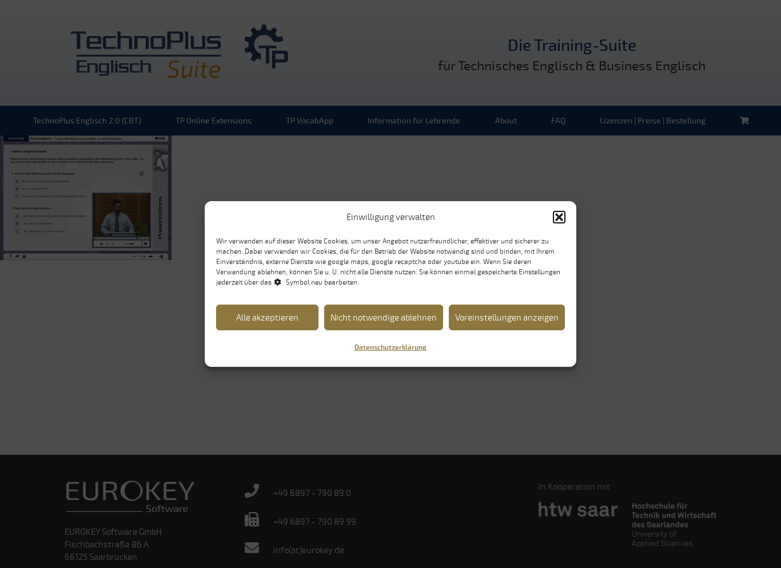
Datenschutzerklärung (390, 347)
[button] (559, 217)
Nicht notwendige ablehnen (383, 318)
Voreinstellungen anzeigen (507, 318)
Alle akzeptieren (267, 318)
